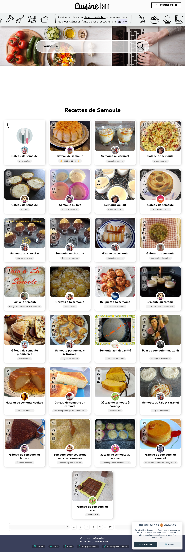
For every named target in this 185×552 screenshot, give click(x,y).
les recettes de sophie (160, 258)
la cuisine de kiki (160, 161)
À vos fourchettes (70, 210)
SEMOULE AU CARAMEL (160, 302)
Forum (40, 547)
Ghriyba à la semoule (69, 302)
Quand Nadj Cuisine (160, 210)
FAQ (55, 547)
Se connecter (166, 5)
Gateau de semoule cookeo (24, 402)
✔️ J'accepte (145, 544)
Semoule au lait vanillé (115, 350)
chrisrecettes (24, 161)
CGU (69, 547)
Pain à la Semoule (24, 302)
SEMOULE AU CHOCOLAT (24, 253)
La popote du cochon (160, 359)
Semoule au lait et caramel (160, 402)
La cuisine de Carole (115, 359)
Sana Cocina (70, 307)
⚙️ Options (169, 544)
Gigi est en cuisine (115, 161)
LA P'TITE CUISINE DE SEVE (160, 307)
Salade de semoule (160, 156)
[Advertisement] (92, 85)
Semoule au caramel (115, 156)
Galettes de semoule (160, 253)
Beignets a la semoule (115, 302)
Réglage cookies (89, 547)
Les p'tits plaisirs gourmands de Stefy (70, 411)
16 (110, 526)
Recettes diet (115, 411)
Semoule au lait (70, 205)
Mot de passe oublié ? (117, 547)
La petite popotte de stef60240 (115, 463)
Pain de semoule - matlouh (160, 350)
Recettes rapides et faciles (70, 463)
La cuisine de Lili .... (24, 411)
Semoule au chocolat (69, 253)
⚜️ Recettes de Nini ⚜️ (70, 161)
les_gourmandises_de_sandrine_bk (24, 307)
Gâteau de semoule (24, 156)
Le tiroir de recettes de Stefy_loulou (160, 463)
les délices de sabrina (115, 307)
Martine (24, 210)
